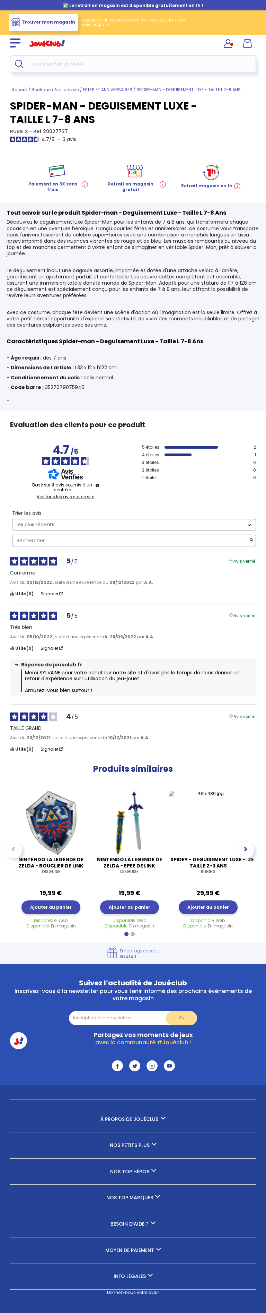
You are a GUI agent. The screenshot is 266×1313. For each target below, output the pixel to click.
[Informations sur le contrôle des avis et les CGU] (97, 485)
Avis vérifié (244, 560)
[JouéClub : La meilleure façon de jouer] (47, 50)
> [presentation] (245, 849)
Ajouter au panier (51, 907)
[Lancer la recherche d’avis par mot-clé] (251, 540)
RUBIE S (19, 131)
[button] (126, 934)
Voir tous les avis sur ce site (65, 496)
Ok (182, 1018)
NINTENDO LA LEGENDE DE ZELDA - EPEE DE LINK (129, 865)
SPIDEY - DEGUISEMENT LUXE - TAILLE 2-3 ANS (208, 865)
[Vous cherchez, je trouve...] (19, 64)
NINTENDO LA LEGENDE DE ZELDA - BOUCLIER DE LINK (50, 865)
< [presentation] (13, 849)
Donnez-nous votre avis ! (133, 1292)
